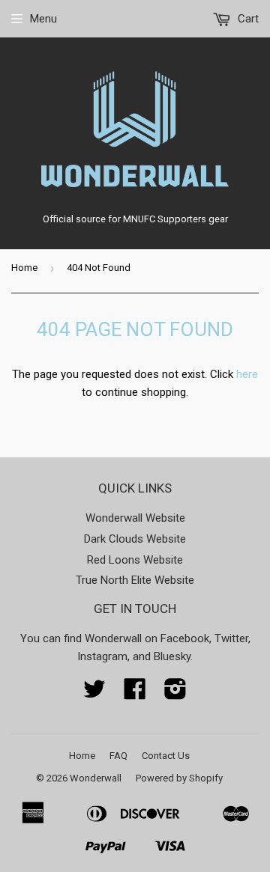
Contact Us (166, 755)
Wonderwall (96, 778)
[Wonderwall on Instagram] (175, 694)
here (247, 374)
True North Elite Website (135, 580)
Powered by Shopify (179, 778)
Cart (247, 18)
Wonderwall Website (135, 518)
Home (24, 267)
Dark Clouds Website (135, 539)
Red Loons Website (135, 560)
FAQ (119, 755)
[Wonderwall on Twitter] (94, 694)
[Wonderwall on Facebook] (135, 694)
